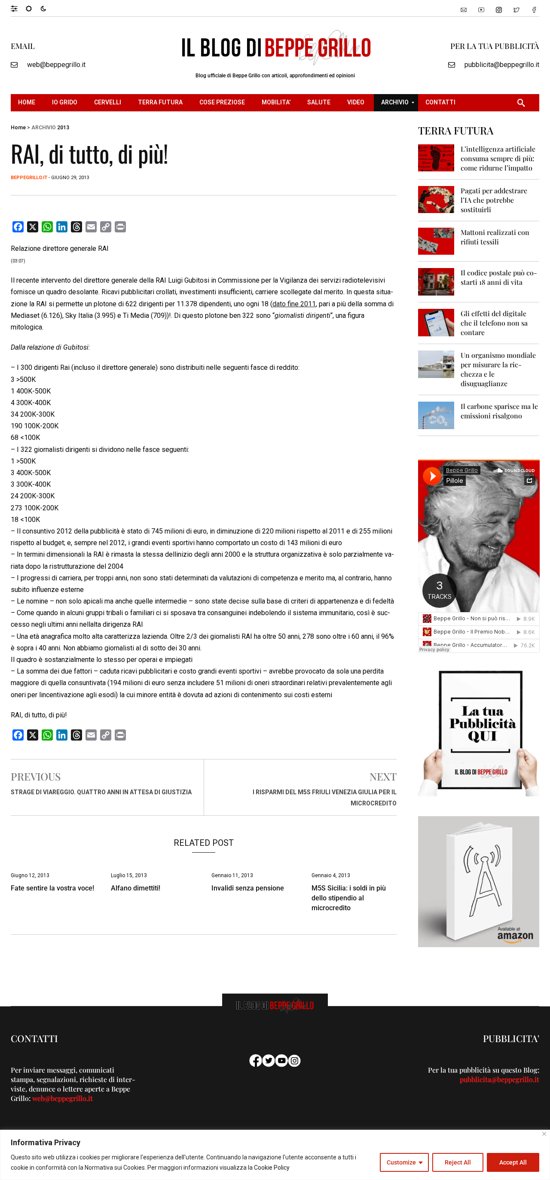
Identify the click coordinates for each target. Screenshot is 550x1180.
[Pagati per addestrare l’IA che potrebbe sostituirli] (436, 199)
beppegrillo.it (29, 177)
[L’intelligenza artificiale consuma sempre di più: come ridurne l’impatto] (436, 157)
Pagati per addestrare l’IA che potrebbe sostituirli (494, 200)
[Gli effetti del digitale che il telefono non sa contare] (436, 322)
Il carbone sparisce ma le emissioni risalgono (499, 411)
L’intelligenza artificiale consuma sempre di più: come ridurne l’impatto (498, 158)
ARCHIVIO (43, 128)
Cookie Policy (272, 1167)
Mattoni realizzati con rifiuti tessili (495, 237)
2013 (63, 128)
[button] (18, 8)
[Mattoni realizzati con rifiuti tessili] (436, 241)
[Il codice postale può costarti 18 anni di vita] (436, 281)
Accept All (513, 1162)
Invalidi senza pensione (247, 888)
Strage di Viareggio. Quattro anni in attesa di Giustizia (101, 792)
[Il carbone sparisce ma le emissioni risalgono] (436, 415)
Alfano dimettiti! (135, 888)
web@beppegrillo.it (56, 65)
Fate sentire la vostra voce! (52, 888)
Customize (401, 1162)
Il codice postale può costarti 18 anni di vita (499, 277)
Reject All (458, 1162)
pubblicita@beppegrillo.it (501, 65)
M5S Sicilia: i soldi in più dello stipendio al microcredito (349, 898)
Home (18, 128)
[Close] (544, 1134)
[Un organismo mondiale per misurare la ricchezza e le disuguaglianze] (436, 364)
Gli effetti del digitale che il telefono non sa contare (494, 323)
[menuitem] (28, 102)
